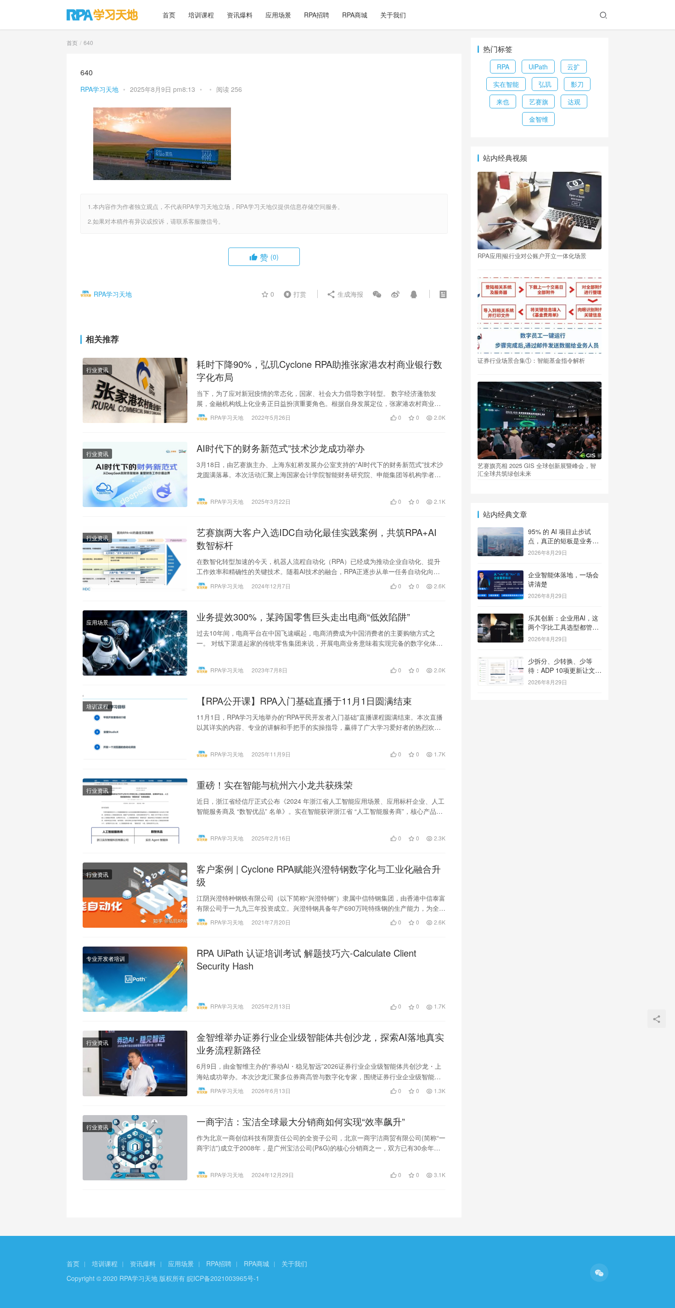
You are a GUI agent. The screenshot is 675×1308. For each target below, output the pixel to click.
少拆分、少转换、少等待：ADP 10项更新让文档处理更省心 (565, 669)
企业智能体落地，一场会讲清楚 (563, 579)
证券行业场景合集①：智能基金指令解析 (531, 360)
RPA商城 (354, 14)
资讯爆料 (240, 14)
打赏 (293, 293)
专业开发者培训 (105, 958)
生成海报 (349, 294)
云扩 (573, 66)
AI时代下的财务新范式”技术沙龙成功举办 (281, 448)
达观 (574, 101)
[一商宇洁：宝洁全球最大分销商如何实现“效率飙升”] (135, 1147)
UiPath (538, 66)
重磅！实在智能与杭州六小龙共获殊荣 (275, 784)
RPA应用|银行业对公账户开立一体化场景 (532, 256)
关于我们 (393, 14)
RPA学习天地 (99, 89)
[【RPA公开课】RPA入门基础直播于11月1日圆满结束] (135, 727)
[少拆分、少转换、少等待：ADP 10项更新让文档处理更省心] (500, 661)
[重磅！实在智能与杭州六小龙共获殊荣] (135, 811)
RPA (503, 66)
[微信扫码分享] (377, 293)
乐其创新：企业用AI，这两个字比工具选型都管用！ (563, 626)
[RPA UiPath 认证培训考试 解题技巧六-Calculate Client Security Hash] (135, 979)
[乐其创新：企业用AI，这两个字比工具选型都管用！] (500, 618)
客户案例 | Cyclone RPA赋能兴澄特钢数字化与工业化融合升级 (319, 875)
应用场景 (278, 14)
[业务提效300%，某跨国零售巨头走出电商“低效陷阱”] (135, 643)
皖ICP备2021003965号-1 (223, 1278)
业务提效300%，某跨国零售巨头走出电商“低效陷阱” (303, 616)
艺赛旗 (538, 101)
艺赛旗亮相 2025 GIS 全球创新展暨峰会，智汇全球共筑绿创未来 (537, 469)
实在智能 (506, 84)
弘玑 (545, 84)
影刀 (577, 84)
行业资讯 (97, 369)
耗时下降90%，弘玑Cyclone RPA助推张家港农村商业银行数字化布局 (319, 370)
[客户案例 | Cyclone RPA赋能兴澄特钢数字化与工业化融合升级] (135, 895)
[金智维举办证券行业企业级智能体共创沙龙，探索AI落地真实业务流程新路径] (135, 1063)
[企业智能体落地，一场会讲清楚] (500, 575)
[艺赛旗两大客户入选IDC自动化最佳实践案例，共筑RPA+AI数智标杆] (135, 558)
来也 (502, 101)
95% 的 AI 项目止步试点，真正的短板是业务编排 (563, 540)
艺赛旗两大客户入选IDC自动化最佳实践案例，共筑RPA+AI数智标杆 (317, 539)
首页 (169, 14)
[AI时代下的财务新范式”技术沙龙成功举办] (135, 474)
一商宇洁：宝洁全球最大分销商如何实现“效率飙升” (301, 1121)
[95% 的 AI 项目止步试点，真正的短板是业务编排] (500, 532)
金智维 (538, 119)
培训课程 (201, 14)
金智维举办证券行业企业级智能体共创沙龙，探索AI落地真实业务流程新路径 (320, 1043)
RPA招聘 (316, 14)
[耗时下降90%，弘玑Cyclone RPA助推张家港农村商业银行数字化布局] (135, 390)
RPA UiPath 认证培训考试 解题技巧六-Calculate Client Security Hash (306, 959)
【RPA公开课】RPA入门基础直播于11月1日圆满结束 (304, 700)
